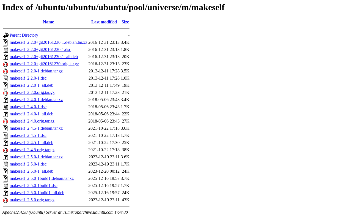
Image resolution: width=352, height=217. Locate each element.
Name (48, 22)
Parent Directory (24, 35)
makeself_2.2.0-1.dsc (28, 78)
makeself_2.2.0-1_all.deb (31, 85)
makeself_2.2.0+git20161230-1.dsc (40, 49)
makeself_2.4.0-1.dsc (28, 106)
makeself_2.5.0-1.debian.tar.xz (36, 156)
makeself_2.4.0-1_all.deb (31, 114)
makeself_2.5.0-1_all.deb (31, 171)
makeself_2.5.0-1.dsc (28, 164)
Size (125, 22)
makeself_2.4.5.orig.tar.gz (32, 149)
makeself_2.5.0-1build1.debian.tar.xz (42, 178)
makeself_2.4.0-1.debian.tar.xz (36, 99)
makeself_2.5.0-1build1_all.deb (37, 192)
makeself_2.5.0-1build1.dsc (33, 185)
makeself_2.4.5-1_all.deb (31, 142)
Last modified (104, 22)
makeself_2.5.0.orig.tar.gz (32, 199)
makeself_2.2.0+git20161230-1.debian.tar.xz (48, 42)
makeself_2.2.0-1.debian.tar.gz (36, 71)
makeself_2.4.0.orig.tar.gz (32, 121)
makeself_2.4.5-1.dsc (28, 135)
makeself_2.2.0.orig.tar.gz (32, 92)
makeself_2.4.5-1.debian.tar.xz (36, 128)
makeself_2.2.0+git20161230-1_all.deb (44, 56)
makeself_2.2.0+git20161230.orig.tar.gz (44, 63)
